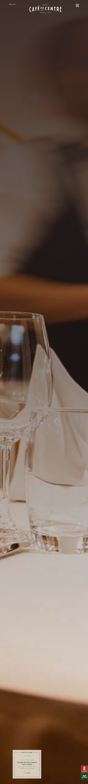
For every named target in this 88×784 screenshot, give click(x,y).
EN (10, 4)
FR (14, 4)
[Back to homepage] (45, 9)
